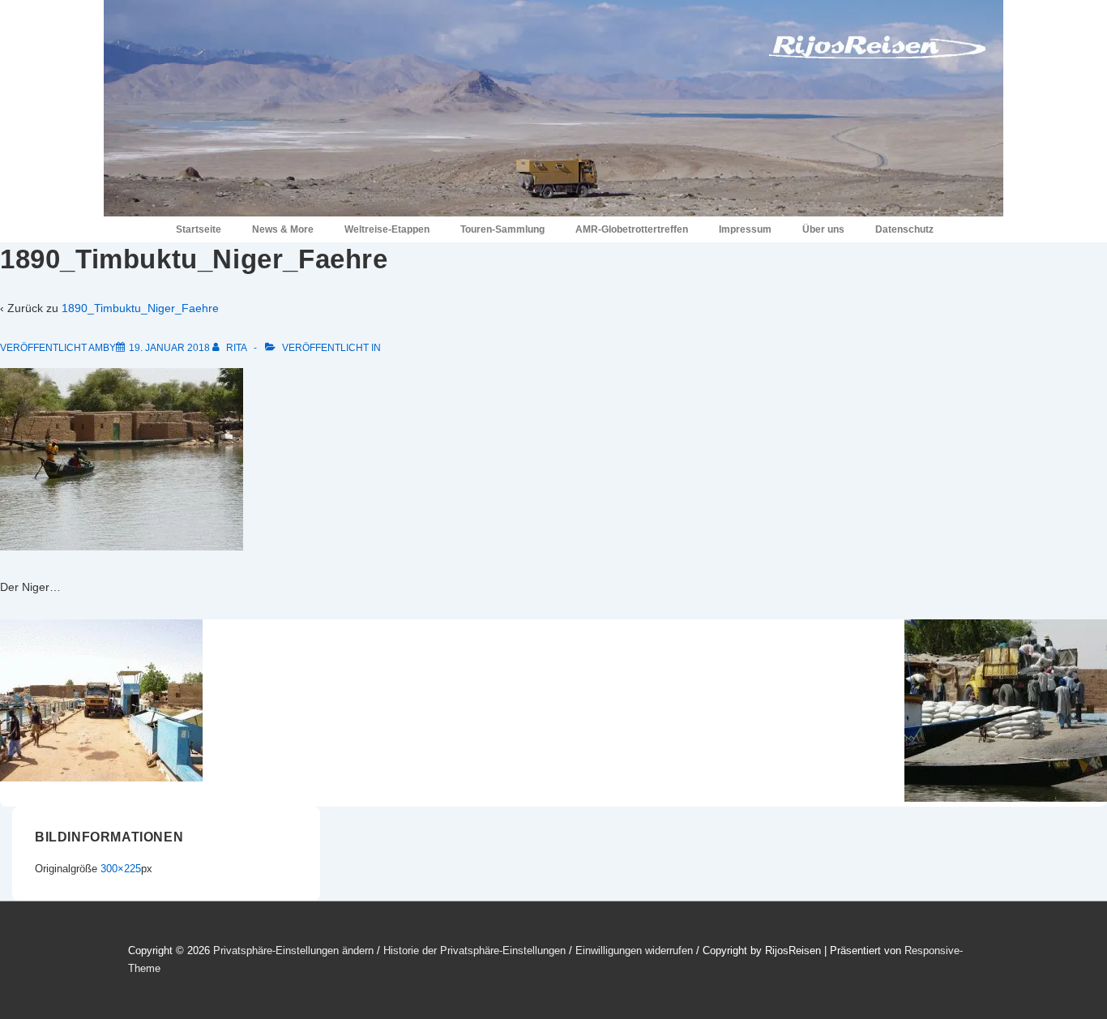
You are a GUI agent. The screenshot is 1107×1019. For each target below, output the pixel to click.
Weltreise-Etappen (387, 229)
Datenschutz (904, 229)
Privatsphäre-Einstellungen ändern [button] (293, 950)
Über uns (823, 229)
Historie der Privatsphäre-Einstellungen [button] (474, 950)
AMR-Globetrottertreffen (631, 229)
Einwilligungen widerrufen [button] (634, 950)
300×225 (120, 869)
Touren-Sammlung (502, 229)
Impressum (745, 229)
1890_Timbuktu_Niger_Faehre (140, 308)
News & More (283, 229)
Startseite (198, 229)
